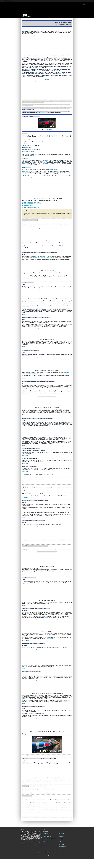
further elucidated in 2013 (66, 175)
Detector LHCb (61, 838)
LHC (59, 831)
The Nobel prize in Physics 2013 (27, 171)
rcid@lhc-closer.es (50, 855)
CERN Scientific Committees (47, 839)
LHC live (47, 79)
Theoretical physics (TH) (47, 836)
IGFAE (27, 838)
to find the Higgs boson (54, 169)
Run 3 (35, 163)
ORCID (32, 839)
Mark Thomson (37, 762)
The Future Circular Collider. (50, 755)
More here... (24, 249)
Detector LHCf (61, 841)
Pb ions (28, 145)
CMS (28, 175)
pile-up (23, 149)
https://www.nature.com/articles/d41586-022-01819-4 (31, 207)
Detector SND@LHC (62, 846)
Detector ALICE (61, 836)
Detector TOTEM (61, 839)
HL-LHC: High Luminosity (38, 755)
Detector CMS (61, 833)
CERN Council (36, 788)
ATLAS (24, 175)
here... (33, 216)
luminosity (26, 147)
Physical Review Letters (43, 616)
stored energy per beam (26, 151)
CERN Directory (45, 833)
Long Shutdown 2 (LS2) (53, 135)
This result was (59, 175)
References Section (54, 797)
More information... (25, 455)
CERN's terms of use (62, 73)
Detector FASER (61, 844)
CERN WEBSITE (49, 129)
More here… (24, 279)
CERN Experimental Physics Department (49, 838)
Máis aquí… (23, 517)
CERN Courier (31, 155)
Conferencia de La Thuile (29, 550)
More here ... (24, 574)
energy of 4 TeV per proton (47, 160)
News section (41, 70)
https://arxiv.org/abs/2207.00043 (27, 205)
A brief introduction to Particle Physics (49, 803)
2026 (24, 550)
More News (41, 112)
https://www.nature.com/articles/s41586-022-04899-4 (31, 202)
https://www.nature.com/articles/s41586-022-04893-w (31, 203)
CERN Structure (45, 841)
